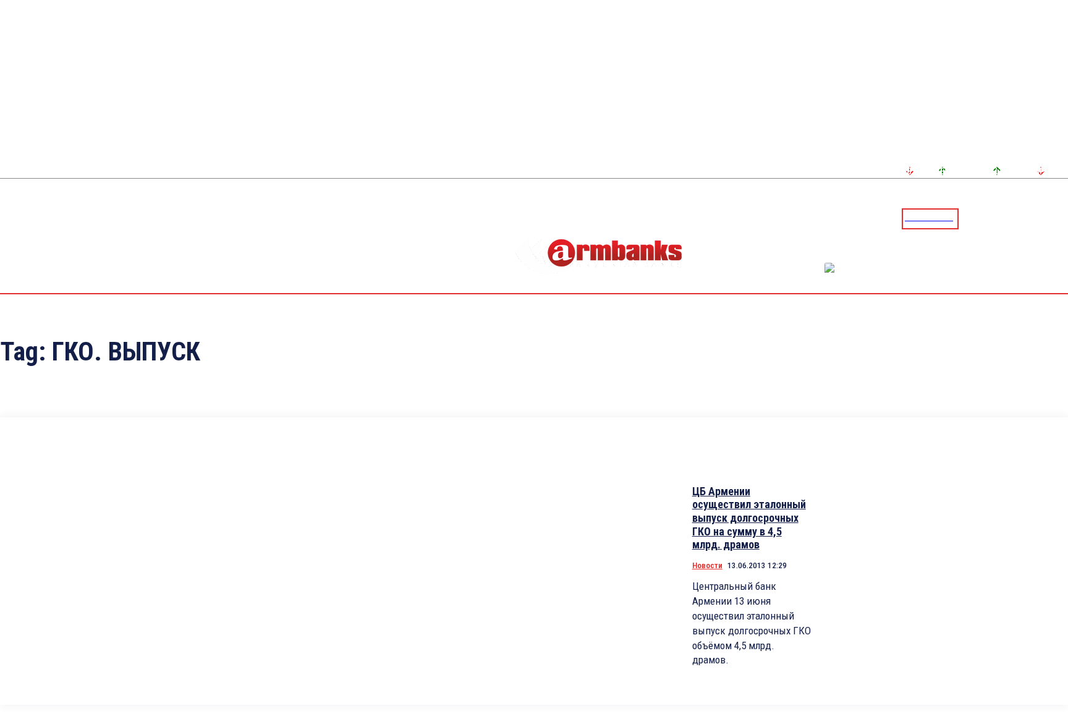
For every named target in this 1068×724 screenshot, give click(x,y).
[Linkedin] (1060, 218)
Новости (707, 565)
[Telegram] (1030, 218)
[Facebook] (1015, 218)
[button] (971, 217)
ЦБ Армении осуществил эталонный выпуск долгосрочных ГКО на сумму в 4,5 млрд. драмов (749, 518)
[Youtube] (1045, 218)
